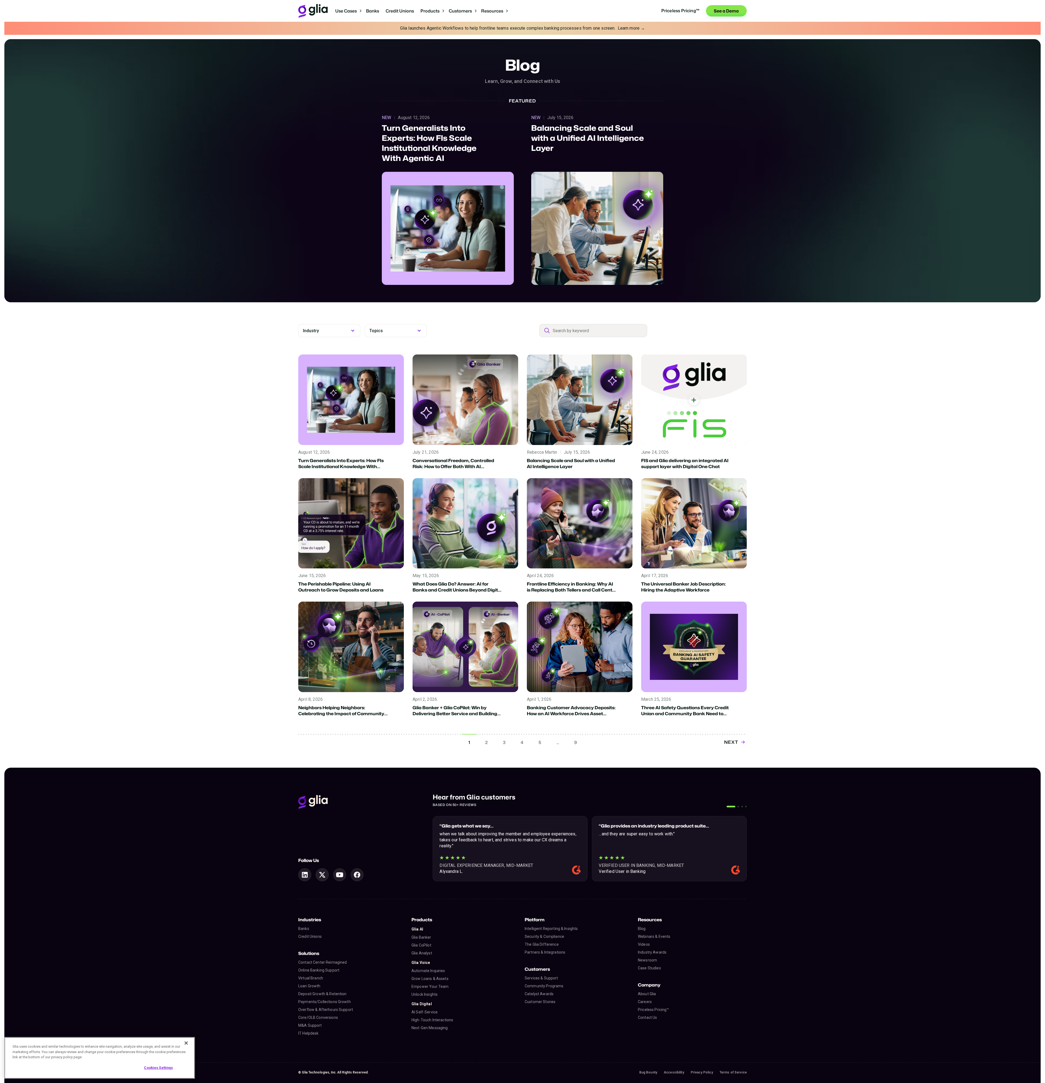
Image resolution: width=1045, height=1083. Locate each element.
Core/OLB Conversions (318, 1017)
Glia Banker (421, 937)
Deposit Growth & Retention (322, 994)
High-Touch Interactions (432, 1020)
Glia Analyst (421, 953)
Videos (644, 944)
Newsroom (647, 960)
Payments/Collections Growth (324, 1002)
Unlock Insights (424, 994)
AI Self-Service (424, 1012)
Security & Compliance (544, 936)
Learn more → (631, 28)
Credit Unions (400, 11)
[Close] (186, 1043)
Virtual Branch (310, 978)
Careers (645, 1002)
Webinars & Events (654, 936)
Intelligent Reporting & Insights (551, 928)
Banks (372, 11)
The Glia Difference (542, 944)
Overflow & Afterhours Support (325, 1009)
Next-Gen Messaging (429, 1028)
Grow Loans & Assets (429, 978)
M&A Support (310, 1025)
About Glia (647, 994)
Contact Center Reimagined (322, 962)
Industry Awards (652, 952)
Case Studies (649, 968)
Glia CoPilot (421, 945)
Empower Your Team (429, 986)
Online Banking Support (318, 970)
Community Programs (544, 986)
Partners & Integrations (545, 952)
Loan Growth (309, 986)
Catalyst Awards (539, 994)
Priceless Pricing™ (653, 1009)
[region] (99, 1058)
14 (575, 742)
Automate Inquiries (428, 971)
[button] (348, 11)
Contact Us (647, 1017)
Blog (642, 928)
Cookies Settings (158, 1068)
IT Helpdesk (308, 1033)
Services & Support (541, 978)
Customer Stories (540, 1002)
